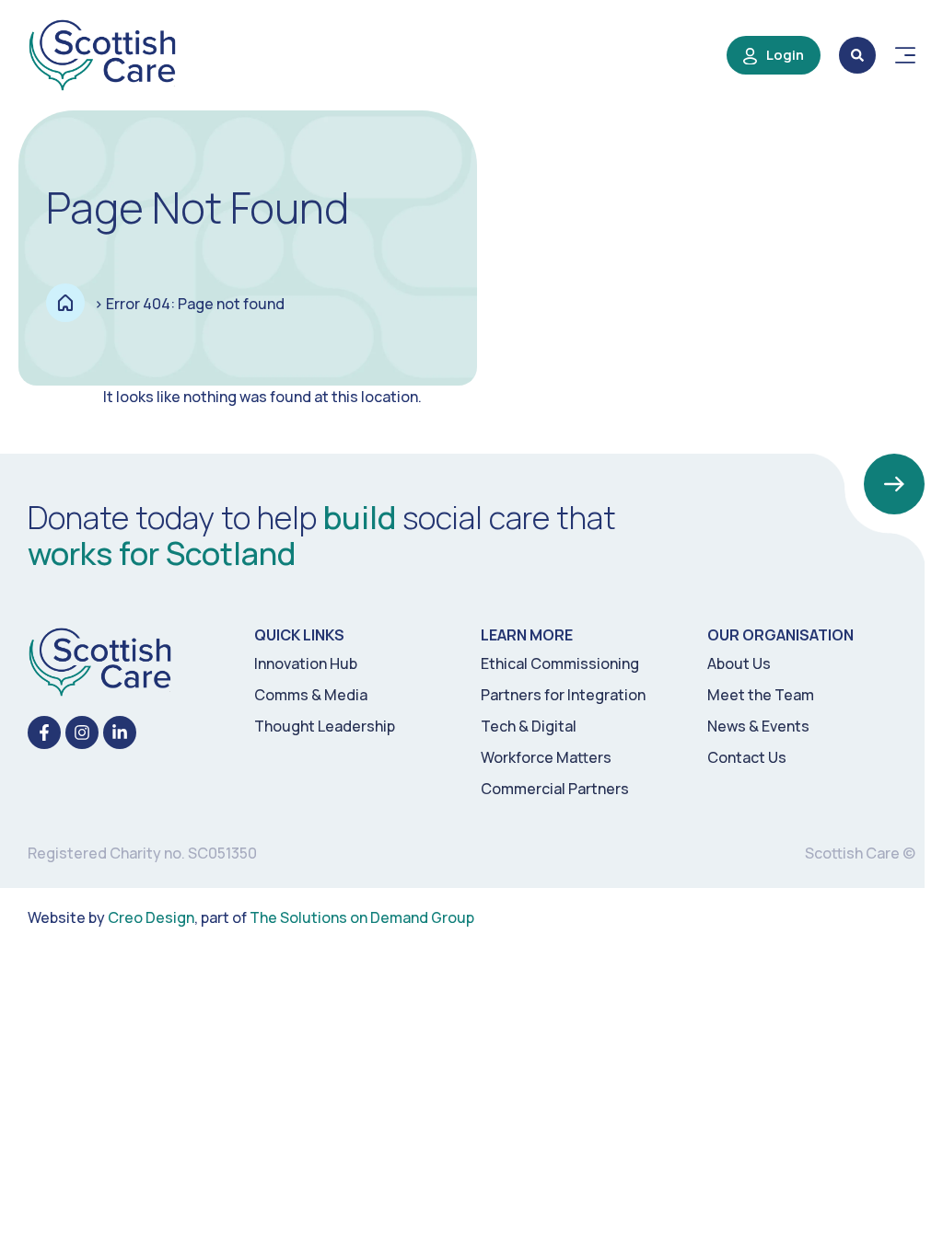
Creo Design (151, 917)
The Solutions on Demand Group (362, 917)
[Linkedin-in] (119, 732)
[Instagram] (82, 732)
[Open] (905, 55)
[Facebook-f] (44, 732)
